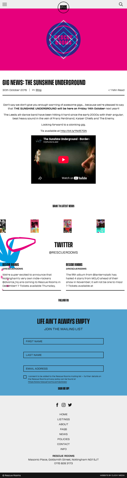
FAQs (63, 429)
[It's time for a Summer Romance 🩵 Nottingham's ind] (100, 232)
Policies (63, 439)
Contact (63, 444)
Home (63, 414)
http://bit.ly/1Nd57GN (73, 131)
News (63, 434)
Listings (63, 419)
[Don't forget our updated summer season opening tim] (35, 232)
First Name (34, 341)
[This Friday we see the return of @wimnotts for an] (68, 223)
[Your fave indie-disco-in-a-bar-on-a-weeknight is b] (68, 232)
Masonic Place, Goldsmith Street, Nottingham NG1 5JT (63, 459)
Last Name (34, 355)
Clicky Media (118, 475)
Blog (39, 90)
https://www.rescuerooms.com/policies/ (47, 381)
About (63, 424)
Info (63, 449)
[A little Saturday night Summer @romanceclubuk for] (100, 223)
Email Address (37, 368)
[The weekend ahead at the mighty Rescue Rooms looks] (35, 223)
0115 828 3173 (63, 463)
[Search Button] (121, 4)
